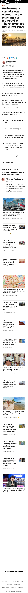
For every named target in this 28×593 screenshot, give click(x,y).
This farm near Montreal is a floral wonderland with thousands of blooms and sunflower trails (9, 428)
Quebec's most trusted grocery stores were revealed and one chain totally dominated (10, 341)
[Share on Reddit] (7, 58)
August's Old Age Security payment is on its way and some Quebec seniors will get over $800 (10, 445)
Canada (7, 587)
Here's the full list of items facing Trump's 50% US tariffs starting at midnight (10, 228)
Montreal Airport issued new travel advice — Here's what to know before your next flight (13, 214)
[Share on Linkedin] (9, 58)
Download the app (4, 578)
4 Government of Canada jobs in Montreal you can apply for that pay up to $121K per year (10, 324)
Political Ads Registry (21, 581)
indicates (17, 83)
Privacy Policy (9, 584)
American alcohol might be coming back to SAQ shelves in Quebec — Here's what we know (10, 462)
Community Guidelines (22, 578)
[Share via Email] (14, 58)
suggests (17, 100)
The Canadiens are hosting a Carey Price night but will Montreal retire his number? (14, 490)
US (11, 587)
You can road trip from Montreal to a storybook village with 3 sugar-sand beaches (14, 413)
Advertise (6, 576)
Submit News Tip (13, 578)
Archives (11, 576)
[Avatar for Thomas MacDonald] (3, 179)
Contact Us (21, 576)
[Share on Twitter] (12, 58)
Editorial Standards (6, 581)
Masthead (14, 581)
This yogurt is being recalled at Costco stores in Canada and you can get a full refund (9, 384)
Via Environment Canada (10, 169)
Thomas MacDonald (11, 61)
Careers (16, 576)
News (3, 5)
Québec (14, 587)
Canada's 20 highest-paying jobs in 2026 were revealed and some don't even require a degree (14, 291)
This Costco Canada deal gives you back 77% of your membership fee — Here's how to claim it (9, 244)
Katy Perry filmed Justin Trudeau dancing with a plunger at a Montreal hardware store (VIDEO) (13, 369)
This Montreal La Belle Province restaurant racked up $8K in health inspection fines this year (10, 306)
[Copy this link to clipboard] (16, 58)
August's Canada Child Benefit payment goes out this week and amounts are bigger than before (10, 262)
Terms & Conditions (17, 584)
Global (19, 587)
